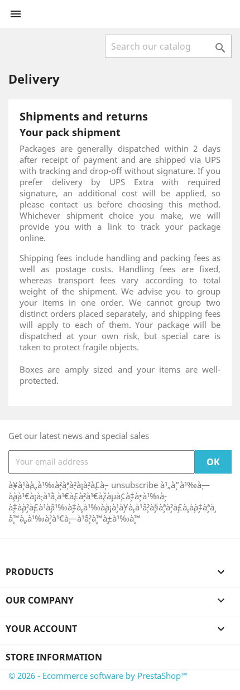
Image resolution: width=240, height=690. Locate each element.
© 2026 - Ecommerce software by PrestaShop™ (98, 675)
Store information (54, 657)
